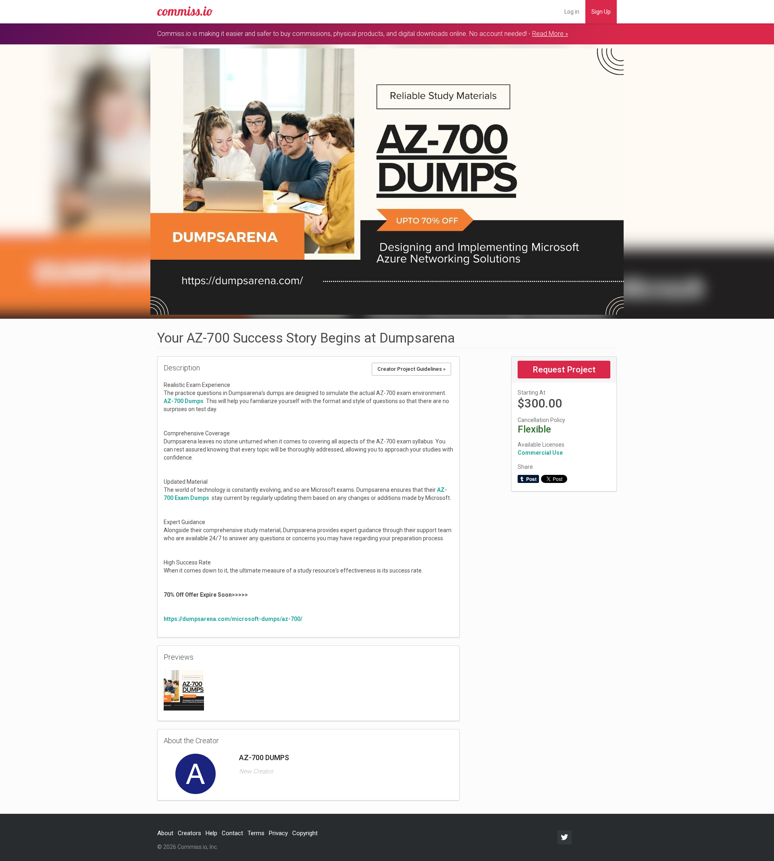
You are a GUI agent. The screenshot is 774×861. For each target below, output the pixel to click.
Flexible (534, 429)
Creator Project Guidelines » (411, 369)
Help (211, 833)
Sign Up (601, 11)
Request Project (564, 369)
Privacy (278, 833)
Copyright (305, 833)
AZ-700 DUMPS (264, 757)
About (165, 833)
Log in (571, 11)
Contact (232, 833)
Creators (189, 833)
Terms (256, 833)
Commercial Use (540, 452)
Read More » (550, 34)
